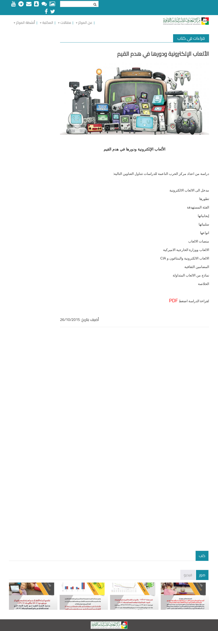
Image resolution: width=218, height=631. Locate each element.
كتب (202, 555)
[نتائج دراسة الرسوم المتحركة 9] (185, 596)
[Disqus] (134, 386)
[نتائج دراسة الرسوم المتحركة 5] (33, 596)
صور (202, 574)
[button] (84, 22)
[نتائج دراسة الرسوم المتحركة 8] (134, 596)
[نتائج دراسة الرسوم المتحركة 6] (84, 596)
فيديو (188, 574)
